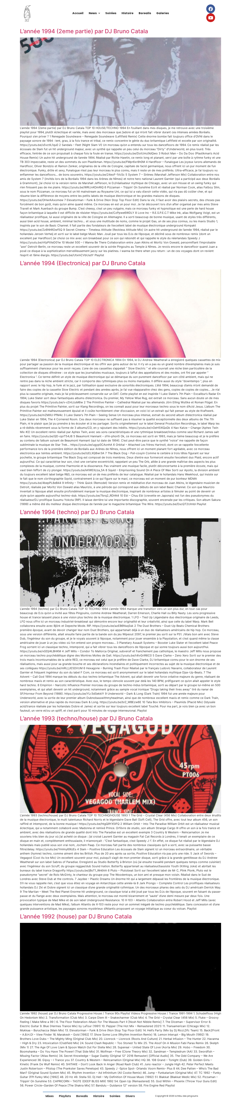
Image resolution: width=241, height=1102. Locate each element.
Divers (130, 1096)
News (93, 13)
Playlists (65, 1096)
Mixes (50, 1096)
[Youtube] (210, 17)
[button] (94, 13)
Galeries (162, 13)
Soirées (110, 13)
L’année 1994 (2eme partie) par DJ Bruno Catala (84, 31)
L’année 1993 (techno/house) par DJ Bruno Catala (86, 718)
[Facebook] (210, 8)
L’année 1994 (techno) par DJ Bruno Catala (77, 512)
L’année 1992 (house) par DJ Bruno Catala (76, 916)
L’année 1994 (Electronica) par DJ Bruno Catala (82, 263)
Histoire (127, 13)
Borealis (145, 13)
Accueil (77, 13)
